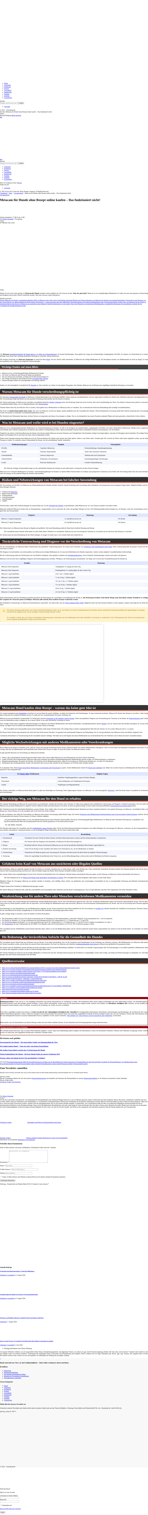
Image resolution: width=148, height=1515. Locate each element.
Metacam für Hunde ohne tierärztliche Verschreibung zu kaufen (43, 878)
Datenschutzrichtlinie (90, 1078)
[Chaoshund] (58, 157)
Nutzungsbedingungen (39, 1078)
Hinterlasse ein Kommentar (26, 1140)
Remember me (7, 1505)
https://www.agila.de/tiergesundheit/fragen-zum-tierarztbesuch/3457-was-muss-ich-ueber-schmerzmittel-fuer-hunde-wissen (41, 968)
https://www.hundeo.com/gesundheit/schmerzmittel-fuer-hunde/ (22, 987)
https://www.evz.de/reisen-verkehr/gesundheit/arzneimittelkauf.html (23, 982)
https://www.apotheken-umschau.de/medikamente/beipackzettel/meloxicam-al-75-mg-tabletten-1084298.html (36, 986)
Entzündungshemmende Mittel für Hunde (20, 1062)
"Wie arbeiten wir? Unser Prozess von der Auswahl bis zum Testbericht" (90, 1015)
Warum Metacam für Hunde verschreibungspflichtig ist (17, 300)
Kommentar (4, 1162)
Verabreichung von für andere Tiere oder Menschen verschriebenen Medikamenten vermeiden (81, 304)
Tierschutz (111, 790)
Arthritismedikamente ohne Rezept (87, 944)
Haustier (33, 385)
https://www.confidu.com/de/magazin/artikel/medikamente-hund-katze (24, 980)
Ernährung (3, 1275)
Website (2, 1173)
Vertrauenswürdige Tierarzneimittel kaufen (74, 1064)
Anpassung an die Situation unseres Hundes (60, 718)
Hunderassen (9, 924)
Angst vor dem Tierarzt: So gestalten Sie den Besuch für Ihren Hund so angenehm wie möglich (26, 1341)
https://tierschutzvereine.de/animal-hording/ (15, 989)
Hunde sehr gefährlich (95, 768)
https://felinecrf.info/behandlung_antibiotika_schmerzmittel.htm (22, 978)
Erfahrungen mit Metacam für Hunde (45, 1062)
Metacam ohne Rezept (89, 1062)
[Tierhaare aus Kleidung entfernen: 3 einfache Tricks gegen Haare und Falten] (7, 1314)
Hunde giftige (24, 774)
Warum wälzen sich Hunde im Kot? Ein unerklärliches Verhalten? (22, 1058)
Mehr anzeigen (16, 115)
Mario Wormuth (8, 219)
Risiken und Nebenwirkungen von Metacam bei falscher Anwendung (95, 300)
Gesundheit (10, 1275)
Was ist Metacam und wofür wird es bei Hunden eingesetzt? (54, 300)
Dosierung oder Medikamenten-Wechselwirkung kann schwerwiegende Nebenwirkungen (108, 814)
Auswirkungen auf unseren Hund (121, 806)
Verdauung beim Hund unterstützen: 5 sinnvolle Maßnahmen (17, 1271)
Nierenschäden (43, 404)
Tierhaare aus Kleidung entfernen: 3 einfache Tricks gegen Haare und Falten (21, 1318)
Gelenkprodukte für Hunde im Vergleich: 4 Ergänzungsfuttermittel (19, 1294)
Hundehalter (23, 713)
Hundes (104, 724)
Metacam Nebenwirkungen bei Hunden (69, 1062)
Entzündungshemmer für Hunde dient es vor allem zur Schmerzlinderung (33, 354)
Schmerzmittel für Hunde (17, 397)
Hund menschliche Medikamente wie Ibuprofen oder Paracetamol (39, 768)
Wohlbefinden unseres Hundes (42, 828)
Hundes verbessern (55, 402)
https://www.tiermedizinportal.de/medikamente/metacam (20, 975)
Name (2, 1166)
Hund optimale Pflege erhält (74, 603)
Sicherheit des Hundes (56, 505)
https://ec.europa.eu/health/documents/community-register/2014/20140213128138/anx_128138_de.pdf (34, 977)
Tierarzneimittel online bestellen (30, 1064)
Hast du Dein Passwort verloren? (10, 1509)
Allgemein (3, 1322)
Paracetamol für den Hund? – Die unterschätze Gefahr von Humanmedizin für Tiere (29, 1042)
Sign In (19, 183)
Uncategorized (4, 195)
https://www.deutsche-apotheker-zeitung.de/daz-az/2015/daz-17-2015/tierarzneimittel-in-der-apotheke (34, 971)
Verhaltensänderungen (75, 555)
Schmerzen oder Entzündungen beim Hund (98, 547)
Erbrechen (14, 492)
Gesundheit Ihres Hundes (40, 378)
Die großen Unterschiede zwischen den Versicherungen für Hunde (22, 1050)
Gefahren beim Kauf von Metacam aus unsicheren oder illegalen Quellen (28, 304)
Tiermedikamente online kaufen (51, 1064)
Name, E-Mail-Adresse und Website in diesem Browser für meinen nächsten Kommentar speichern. (34, 1177)
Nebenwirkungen (134, 718)
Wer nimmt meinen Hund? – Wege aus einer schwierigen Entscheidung (24, 1046)
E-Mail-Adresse (5, 1169)
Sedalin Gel (99, 908)
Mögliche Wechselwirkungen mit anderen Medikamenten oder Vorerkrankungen (89, 302)
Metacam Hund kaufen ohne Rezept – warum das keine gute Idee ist (42, 302)
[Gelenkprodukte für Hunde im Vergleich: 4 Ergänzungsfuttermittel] (7, 1290)
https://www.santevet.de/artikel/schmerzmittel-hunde (18, 973)
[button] (15, 1374)
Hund (48, 359)
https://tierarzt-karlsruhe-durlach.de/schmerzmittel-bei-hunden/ (21, 993)
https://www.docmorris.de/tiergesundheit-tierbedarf (18, 984)
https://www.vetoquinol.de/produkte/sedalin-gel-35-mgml (20, 991)
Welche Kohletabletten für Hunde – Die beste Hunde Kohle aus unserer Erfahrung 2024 (30, 1054)
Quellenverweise (20, 306)
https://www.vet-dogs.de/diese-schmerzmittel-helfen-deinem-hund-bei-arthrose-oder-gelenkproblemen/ (34, 969)
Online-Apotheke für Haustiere (106, 1062)
